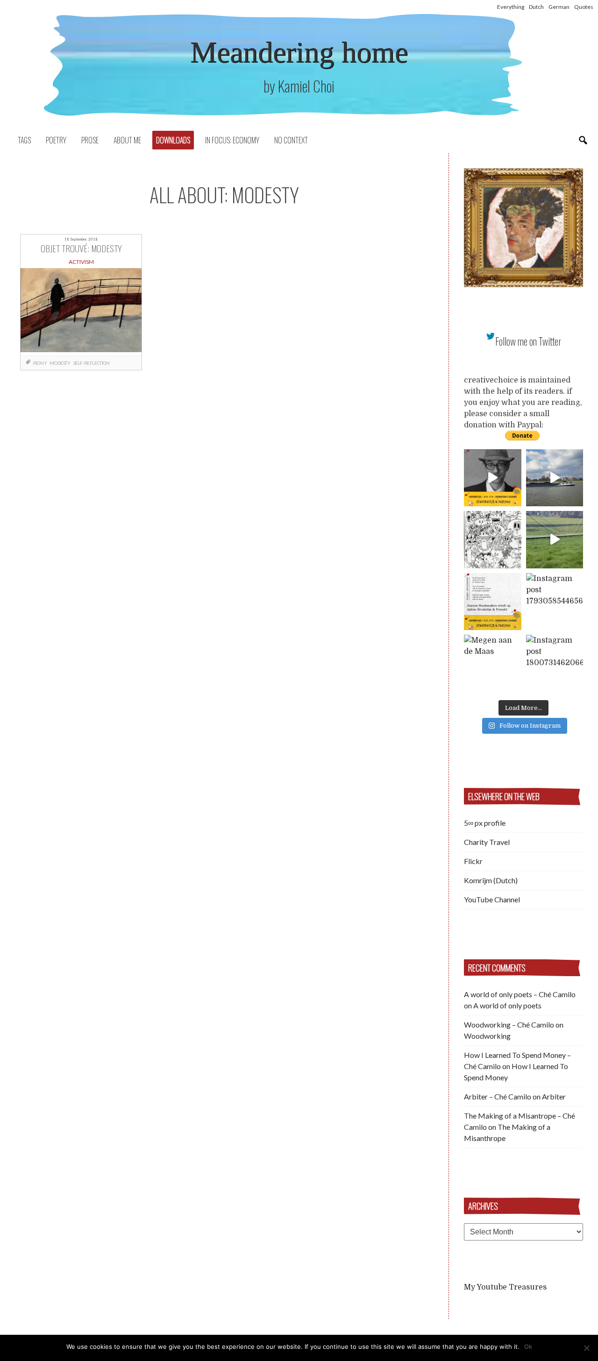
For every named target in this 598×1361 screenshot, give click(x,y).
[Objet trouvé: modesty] (81, 312)
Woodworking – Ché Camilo (509, 1024)
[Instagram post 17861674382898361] (492, 539)
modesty (60, 363)
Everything (510, 6)
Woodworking (487, 1035)
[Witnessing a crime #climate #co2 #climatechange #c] (555, 478)
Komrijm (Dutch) (491, 880)
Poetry (56, 140)
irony (40, 363)
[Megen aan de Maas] (492, 663)
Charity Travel (487, 841)
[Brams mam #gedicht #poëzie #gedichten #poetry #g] (492, 478)
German (559, 6)
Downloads (173, 140)
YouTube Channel (492, 899)
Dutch (536, 6)
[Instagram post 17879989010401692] (555, 539)
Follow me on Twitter (528, 341)
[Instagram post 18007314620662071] (555, 663)
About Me (127, 140)
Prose (90, 140)
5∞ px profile (484, 822)
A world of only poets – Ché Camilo (520, 994)
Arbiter (554, 1096)
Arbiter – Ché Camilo (497, 1096)
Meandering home (299, 52)
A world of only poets (507, 1005)
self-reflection (91, 363)
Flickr (473, 861)
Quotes (583, 6)
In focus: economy (232, 140)
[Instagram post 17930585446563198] (555, 602)
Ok (528, 1346)
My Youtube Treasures (505, 1287)
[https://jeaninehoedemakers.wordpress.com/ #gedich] (492, 602)
